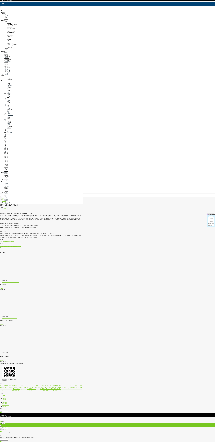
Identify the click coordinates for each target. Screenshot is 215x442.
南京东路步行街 (9, 85)
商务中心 (3, 20)
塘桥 (7, 131)
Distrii (38, 385)
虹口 (5, 119)
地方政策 (6, 199)
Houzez (74, 385)
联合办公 (3, 51)
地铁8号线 (6, 154)
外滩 (7, 82)
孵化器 (5, 50)
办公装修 (6, 203)
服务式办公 (6, 21)
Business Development (30, 385)
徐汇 (5, 117)
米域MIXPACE (6, 58)
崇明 (5, 134)
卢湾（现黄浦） (7, 89)
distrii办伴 (6, 54)
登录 (1, 431)
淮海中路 (8, 90)
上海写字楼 (26, 387)
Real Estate (3, 387)
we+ (5, 63)
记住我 (2, 429)
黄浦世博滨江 (9, 93)
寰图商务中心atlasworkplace (12, 29)
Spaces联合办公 (7, 67)
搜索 (1, 412)
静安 (5, 93)
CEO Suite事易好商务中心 (11, 28)
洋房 (5, 14)
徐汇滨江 (4, 406)
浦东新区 (6, 115)
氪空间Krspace (7, 56)
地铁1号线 (6, 148)
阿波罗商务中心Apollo (11, 31)
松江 (5, 136)
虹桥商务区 (22, 390)
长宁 (5, 105)
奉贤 (5, 130)
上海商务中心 (66, 387)
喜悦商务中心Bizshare (11, 32)
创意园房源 (6, 185)
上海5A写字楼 (15, 387)
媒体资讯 (6, 192)
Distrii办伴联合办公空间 (54, 385)
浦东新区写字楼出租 (77, 389)
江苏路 (8, 101)
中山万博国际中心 (4, 356)
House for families (66, 385)
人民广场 (8, 78)
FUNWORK (6, 62)
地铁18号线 (6, 171)
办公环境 (6, 189)
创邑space (6, 74)
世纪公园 (8, 117)
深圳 (5, 144)
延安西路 (8, 113)
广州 (5, 142)
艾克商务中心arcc (10, 25)
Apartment (20, 385)
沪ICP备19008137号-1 (4, 415)
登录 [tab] (3, 423)
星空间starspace (7, 66)
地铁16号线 (6, 168)
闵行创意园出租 (26, 390)
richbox (8, 40)
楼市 (5, 195)
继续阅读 (2, 288)
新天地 (8, 91)
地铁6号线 (6, 156)
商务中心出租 (23, 389)
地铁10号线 (6, 160)
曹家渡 (8, 97)
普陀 (5, 129)
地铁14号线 (6, 165)
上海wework (20, 387)
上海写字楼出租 (35, 387)
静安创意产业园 (45, 390)
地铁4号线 (6, 152)
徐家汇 (3, 401)
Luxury (79, 385)
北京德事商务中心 (9, 389)
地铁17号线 (6, 169)
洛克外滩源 (63, 389)
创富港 (8, 33)
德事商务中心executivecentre (12, 24)
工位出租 (31, 389)
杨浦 (5, 120)
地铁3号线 (6, 150)
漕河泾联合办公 (8, 390)
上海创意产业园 (43, 387)
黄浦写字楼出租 (63, 390)
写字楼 (3, 7)
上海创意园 (51, 387)
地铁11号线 (6, 161)
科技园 (5, 12)
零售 (3, 77)
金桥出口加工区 (9, 132)
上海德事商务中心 (74, 387)
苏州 (5, 138)
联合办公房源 (6, 176)
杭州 (5, 147)
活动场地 (6, 16)
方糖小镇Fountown (7, 59)
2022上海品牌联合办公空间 (8, 385)
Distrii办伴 (44, 385)
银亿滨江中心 (3, 284)
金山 (5, 137)
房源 (3, 181)
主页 (3, 198)
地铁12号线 (6, 163)
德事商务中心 (46, 389)
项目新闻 (6, 193)
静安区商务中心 (56, 390)
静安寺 (8, 95)
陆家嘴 (3, 395)
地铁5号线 (6, 153)
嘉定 (5, 132)
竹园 (7, 129)
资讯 (3, 190)
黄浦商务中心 (68, 390)
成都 (5, 145)
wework (5, 52)
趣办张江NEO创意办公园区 (6, 320)
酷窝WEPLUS (6, 60)
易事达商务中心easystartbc (12, 41)
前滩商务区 (9, 121)
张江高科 (8, 124)
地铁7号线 (6, 157)
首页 (3, 3)
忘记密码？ (6, 429)
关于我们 (3, 192)
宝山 (5, 133)
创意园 (3, 13)
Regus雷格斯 (9, 23)
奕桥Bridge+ (6, 70)
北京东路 (8, 80)
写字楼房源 (6, 183)
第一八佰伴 (9, 122)
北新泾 (8, 112)
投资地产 (6, 197)
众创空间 (6, 48)
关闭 (3, 421)
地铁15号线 (6, 167)
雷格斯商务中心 (38, 390)
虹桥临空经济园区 (10, 115)
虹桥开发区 (9, 103)
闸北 (5, 104)
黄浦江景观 (73, 390)
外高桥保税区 (9, 133)
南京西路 (8, 100)
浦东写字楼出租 (69, 389)
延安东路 (8, 89)
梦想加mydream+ (7, 68)
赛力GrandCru (9, 27)
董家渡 (8, 86)
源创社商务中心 (9, 36)
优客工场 (6, 55)
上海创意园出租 (58, 387)
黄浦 (5, 82)
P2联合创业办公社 (10, 37)
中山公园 (8, 102)
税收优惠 (6, 200)
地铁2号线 (6, 149)
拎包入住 (56, 389)
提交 (1, 441)
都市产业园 (6, 17)
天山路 (8, 105)
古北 (7, 116)
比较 (1, 421)
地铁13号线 (6, 172)
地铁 (3, 153)
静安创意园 (50, 390)
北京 (5, 140)
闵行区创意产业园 (32, 390)
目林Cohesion (9, 39)
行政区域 (3, 80)
